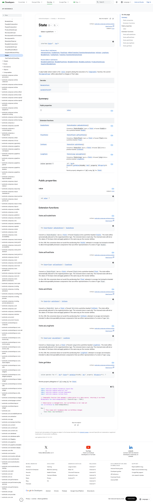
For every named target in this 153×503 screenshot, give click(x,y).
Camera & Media (52, 475)
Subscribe (131, 499)
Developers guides (116, 471)
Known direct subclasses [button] (75, 53)
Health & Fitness (51, 472)
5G (48, 481)
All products (90, 491)
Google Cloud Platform (77, 491)
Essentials (22, 2)
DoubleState (55, 53)
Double (73, 125)
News (27, 478)
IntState (98, 53)
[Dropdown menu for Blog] (80, 2)
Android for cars (72, 475)
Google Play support (137, 472)
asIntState (78, 144)
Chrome (56, 491)
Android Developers (44, 18)
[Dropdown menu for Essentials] (27, 2)
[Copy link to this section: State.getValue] (52, 363)
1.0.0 (113, 28)
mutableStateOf (46, 90)
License (34, 498)
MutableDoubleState (47, 62)
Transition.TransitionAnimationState (70, 55)
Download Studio (115, 477)
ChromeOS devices (73, 472)
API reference (7, 9)
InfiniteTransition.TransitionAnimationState (81, 53)
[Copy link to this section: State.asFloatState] (56, 252)
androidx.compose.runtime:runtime (104, 24)
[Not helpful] (113, 18)
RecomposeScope (44, 74)
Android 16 (93, 469)
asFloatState (80, 135)
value (63, 72)
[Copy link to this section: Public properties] (59, 181)
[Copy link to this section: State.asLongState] (56, 326)
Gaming (49, 467)
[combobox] (105, 2)
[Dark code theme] (113, 42)
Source (28, 475)
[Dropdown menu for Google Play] (68, 2)
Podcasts (28, 484)
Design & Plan (36, 2)
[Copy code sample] (113, 387)
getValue (76, 165)
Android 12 (93, 481)
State (50, 43)
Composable (93, 72)
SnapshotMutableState (48, 64)
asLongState (80, 154)
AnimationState (46, 53)
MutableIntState (73, 62)
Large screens (72, 467)
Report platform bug (137, 467)
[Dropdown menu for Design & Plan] (42, 2)
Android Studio (139, 2)
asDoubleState (82, 125)
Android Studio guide (117, 468)
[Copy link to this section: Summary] (50, 99)
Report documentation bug (139, 469)
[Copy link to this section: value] (45, 189)
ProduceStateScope (98, 62)
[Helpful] (110, 18)
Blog (76, 2)
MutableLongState (85, 62)
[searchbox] (12, 15)
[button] (11, 61)
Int (72, 144)
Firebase (64, 491)
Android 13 (93, 478)
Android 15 (93, 472)
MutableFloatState (61, 62)
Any (56, 43)
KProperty (101, 165)
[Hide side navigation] (21, 500)
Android (28, 467)
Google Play (63, 2)
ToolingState (54, 55)
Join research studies (138, 475)
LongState (105, 53)
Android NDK (114, 480)
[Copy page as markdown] (54, 25)
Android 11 (92, 484)
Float (73, 135)
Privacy (49, 478)
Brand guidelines (43, 498)
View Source (108, 26)
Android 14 (93, 475)
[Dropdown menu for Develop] (54, 2)
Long (73, 154)
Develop (49, 2)
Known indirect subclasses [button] (73, 62)
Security (28, 472)
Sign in (149, 2)
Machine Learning (52, 469)
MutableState (45, 55)
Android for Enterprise (32, 469)
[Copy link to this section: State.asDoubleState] (57, 216)
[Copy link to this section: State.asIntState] (54, 289)
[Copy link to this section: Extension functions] (61, 208)
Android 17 (93, 467)
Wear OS (70, 469)
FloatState (63, 53)
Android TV (71, 478)
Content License (84, 432)
